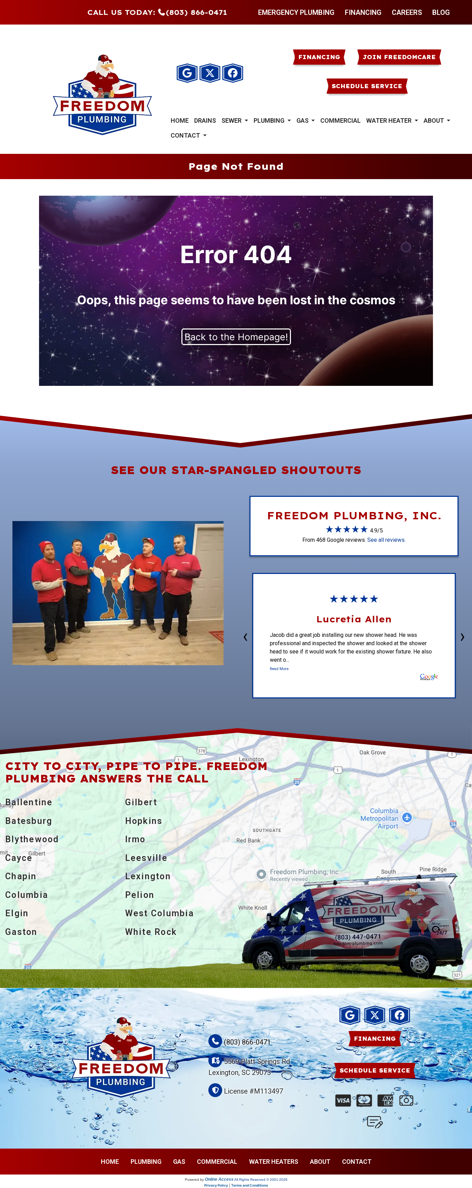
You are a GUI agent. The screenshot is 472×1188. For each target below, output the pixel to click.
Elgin (17, 913)
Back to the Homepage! (236, 336)
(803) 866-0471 (196, 12)
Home (180, 120)
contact (356, 1161)
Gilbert (141, 802)
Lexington (148, 876)
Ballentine (29, 802)
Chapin (21, 876)
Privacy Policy (216, 1185)
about (320, 1161)
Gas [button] (303, 120)
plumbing (146, 1161)
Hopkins (144, 821)
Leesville (146, 858)
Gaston (21, 932)
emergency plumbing (296, 12)
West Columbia (159, 913)
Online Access (219, 1179)
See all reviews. (386, 540)
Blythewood (32, 839)
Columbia (26, 895)
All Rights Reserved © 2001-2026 (260, 1179)
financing (363, 12)
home (110, 1161)
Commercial (340, 120)
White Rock (151, 932)
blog (441, 12)
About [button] (434, 120)
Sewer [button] (232, 120)
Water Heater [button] (389, 120)
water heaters (273, 1161)
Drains (205, 120)
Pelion (140, 895)
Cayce (18, 858)
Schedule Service (367, 86)
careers (407, 12)
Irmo (135, 839)
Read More (279, 669)
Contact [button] (186, 135)
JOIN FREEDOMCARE (399, 57)
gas (179, 1161)
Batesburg (28, 821)
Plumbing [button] (270, 120)
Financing (319, 57)
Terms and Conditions (249, 1185)
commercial (217, 1161)
